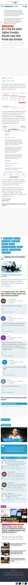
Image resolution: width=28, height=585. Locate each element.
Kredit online (18, 43)
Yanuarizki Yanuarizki (11, 460)
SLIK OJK (3, 45)
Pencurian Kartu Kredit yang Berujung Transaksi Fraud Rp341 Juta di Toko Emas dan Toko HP (17, 560)
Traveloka (20, 45)
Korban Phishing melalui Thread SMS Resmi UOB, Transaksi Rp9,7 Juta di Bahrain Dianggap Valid (13, 468)
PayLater (23, 43)
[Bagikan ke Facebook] (17, 583)
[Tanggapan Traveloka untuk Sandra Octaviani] (11, 262)
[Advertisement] (14, 62)
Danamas (8, 43)
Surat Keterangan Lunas (10, 45)
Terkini (21, 457)
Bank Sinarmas (8, 238)
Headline (9, 524)
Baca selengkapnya (6, 286)
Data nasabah (12, 43)
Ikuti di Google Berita (9, 78)
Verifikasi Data (12, 47)
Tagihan (16, 45)
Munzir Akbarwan (11, 472)
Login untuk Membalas (8, 312)
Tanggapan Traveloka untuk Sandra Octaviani (11, 275)
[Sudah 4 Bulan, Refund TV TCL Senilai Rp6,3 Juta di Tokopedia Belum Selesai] (5, 543)
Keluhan (4, 26)
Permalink (11, 302)
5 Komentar (18, 42)
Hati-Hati (4, 524)
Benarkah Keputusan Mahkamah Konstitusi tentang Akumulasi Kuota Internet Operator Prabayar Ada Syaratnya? (18, 552)
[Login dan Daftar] (25, 6)
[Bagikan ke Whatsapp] (23, 583)
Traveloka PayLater (5, 47)
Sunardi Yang (10, 493)
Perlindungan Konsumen (10, 573)
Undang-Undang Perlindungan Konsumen (14, 451)
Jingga (12, 534)
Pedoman (22, 572)
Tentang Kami (20, 573)
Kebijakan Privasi (16, 572)
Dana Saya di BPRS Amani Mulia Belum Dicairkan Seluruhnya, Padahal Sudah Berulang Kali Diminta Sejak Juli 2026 (13, 499)
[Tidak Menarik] (3, 310)
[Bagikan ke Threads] (26, 583)
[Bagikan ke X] (20, 583)
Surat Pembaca (10, 26)
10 (19, 555)
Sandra (12, 42)
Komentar (8, 457)
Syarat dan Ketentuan (8, 572)
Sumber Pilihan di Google (10, 81)
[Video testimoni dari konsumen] (14, 434)
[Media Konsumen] (11, 6)
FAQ (16, 573)
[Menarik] (3, 308)
